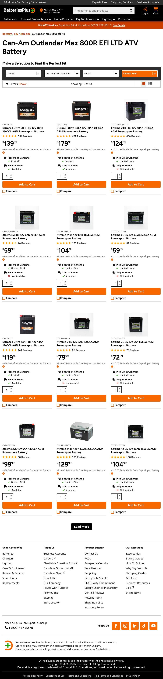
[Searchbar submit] (131, 10)
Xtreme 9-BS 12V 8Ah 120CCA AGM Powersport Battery (78, 343)
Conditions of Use (55, 675)
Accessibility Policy (33, 675)
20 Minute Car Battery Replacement (25, 2)
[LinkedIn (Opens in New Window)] (135, 626)
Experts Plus (99, 2)
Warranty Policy (94, 607)
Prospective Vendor (96, 563)
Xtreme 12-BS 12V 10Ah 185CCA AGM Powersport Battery (133, 450)
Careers (49, 558)
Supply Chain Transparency (101, 588)
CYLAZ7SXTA (8, 445)
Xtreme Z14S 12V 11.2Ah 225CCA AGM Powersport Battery (80, 450)
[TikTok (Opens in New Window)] (144, 626)
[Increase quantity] (11, 175)
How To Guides (135, 563)
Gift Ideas (132, 578)
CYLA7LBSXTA (118, 338)
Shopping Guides (136, 573)
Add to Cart (27, 184)
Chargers (8, 558)
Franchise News (53, 573)
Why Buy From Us (136, 568)
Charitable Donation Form (60, 563)
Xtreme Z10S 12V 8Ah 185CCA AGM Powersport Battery (78, 236)
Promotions (51, 592)
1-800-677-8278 (21, 628)
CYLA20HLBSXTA (119, 124)
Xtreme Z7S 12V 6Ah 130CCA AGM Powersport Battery (23, 450)
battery (7, 34)
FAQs (88, 558)
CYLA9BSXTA (63, 338)
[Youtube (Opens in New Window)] (153, 626)
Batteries (7, 553)
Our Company (52, 583)
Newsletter (50, 578)
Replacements (10, 583)
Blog (129, 588)
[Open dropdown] (3, 152)
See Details (119, 25)
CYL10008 (7, 124)
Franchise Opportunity (57, 568)
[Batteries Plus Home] (19, 11)
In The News (133, 592)
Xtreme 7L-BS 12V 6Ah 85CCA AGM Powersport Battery (132, 343)
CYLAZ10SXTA (64, 231)
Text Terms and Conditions (108, 675)
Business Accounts (148, 2)
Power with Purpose (56, 588)
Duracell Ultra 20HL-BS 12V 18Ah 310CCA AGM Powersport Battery (23, 129)
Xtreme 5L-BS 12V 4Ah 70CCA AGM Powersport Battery (23, 236)
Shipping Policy (94, 602)
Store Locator (52, 602)
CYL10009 (62, 124)
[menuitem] (10, 19)
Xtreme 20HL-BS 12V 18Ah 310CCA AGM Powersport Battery (132, 129)
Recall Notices (93, 568)
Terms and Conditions (79, 675)
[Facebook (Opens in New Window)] (116, 626)
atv (16, 34)
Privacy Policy (133, 675)
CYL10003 (7, 338)
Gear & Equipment (13, 568)
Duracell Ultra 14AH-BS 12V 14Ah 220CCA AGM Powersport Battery (23, 343)
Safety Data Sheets (96, 578)
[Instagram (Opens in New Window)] (125, 626)
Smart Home (10, 578)
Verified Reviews (94, 592)
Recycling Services (122, 2)
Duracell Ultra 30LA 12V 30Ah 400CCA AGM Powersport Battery (80, 129)
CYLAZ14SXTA (64, 445)
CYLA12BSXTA (118, 445)
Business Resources (138, 583)
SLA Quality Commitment (100, 583)
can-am (25, 34)
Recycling (90, 573)
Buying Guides (134, 558)
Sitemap (48, 597)
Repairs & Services (13, 573)
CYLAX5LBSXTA (10, 231)
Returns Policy (93, 597)
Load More (81, 526)
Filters (14, 84)
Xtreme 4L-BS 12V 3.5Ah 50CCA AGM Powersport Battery (133, 236)
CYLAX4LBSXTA (119, 231)
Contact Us (91, 553)
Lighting (7, 563)
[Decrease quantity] (11, 177)
